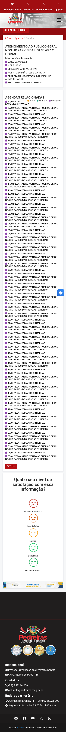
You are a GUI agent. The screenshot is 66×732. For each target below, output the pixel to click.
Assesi (20, 727)
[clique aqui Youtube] (33, 718)
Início (8, 38)
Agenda (19, 38)
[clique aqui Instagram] (41, 718)
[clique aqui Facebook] (24, 718)
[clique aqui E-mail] (16, 718)
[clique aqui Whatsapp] (50, 718)
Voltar (12, 466)
